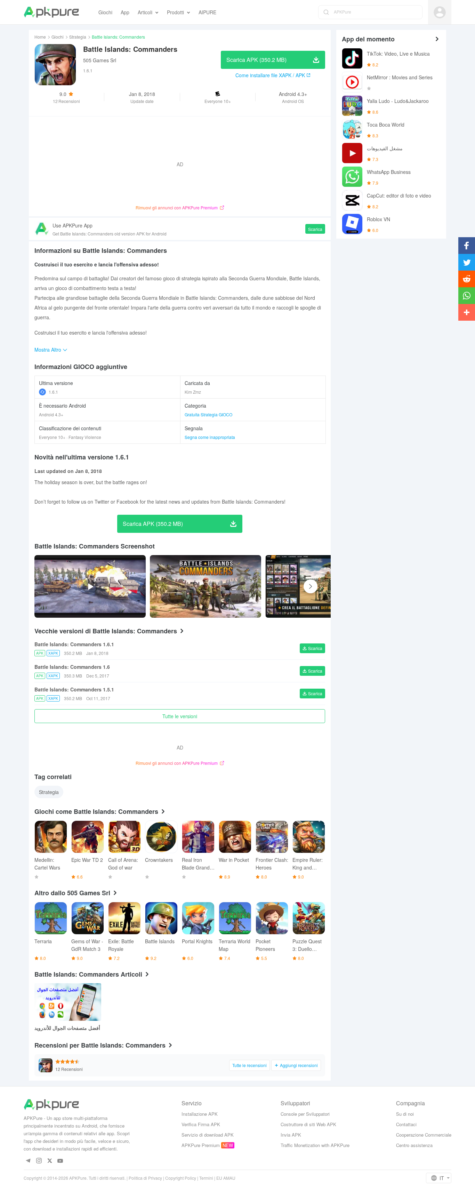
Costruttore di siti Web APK (308, 1124)
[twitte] (49, 1161)
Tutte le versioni (179, 716)
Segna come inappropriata (210, 437)
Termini (206, 1178)
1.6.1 (53, 392)
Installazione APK (200, 1114)
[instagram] (38, 1161)
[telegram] (28, 1161)
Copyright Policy (180, 1178)
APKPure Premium (201, 1145)
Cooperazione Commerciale (423, 1134)
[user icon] (440, 12)
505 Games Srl (99, 60)
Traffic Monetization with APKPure (315, 1145)
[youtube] (60, 1161)
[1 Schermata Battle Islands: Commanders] (321, 586)
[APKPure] (51, 12)
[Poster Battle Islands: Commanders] (205, 586)
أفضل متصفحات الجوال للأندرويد (67, 1027)
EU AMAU (225, 1178)
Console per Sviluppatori (305, 1114)
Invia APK (291, 1134)
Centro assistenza (414, 1145)
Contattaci (406, 1124)
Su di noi (405, 1114)
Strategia (77, 37)
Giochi (57, 37)
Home (40, 37)
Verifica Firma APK (201, 1124)
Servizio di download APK (208, 1134)
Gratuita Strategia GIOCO (208, 414)
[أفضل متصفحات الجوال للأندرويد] (67, 1002)
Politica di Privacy (145, 1178)
